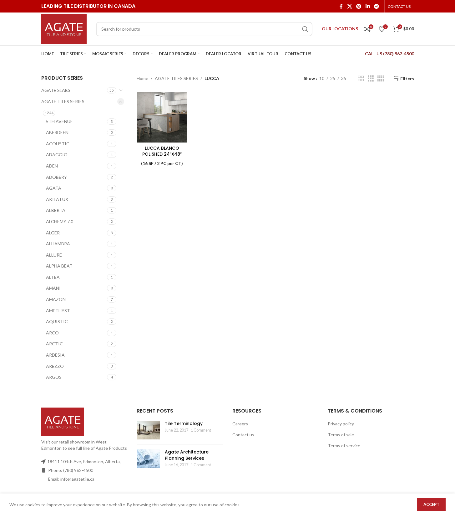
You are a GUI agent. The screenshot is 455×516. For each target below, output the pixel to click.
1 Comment (201, 430)
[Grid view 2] (361, 79)
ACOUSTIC (57, 143)
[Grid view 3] (371, 79)
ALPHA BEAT (59, 265)
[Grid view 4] (380, 79)
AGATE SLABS (55, 90)
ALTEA (53, 277)
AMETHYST (58, 310)
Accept (431, 504)
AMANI (53, 288)
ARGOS (54, 377)
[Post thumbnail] (148, 430)
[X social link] (349, 6)
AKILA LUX (57, 199)
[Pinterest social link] (358, 6)
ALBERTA (55, 210)
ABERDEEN (57, 132)
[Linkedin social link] (367, 6)
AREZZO (55, 366)
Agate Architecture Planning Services (187, 455)
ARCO (52, 332)
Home (142, 78)
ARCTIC (54, 343)
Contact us (243, 434)
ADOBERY (56, 177)
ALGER (53, 232)
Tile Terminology (184, 423)
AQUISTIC (57, 321)
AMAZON (56, 299)
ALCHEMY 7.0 (59, 221)
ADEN (52, 165)
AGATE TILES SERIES (62, 101)
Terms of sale (341, 434)
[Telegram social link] (376, 6)
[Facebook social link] (341, 6)
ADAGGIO (57, 154)
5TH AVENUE (59, 121)
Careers (240, 423)
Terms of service (344, 445)
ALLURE (54, 255)
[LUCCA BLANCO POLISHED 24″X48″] (162, 117)
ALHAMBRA (58, 243)
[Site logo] (64, 28)
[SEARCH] (305, 29)
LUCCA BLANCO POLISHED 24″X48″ (162, 151)
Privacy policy (341, 423)
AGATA (53, 188)
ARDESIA (55, 355)
